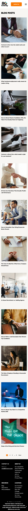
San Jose (17, 495)
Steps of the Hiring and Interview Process (12, 446)
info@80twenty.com (7, 468)
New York (17, 489)
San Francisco (18, 485)
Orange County (19, 493)
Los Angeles (18, 487)
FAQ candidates (6, 489)
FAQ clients (5, 487)
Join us (17, 474)
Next (20, 455)
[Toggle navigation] (26, 4)
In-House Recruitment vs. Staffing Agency (12, 300)
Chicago (17, 491)
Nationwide (18, 497)
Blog (3, 485)
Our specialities (19, 466)
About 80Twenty (19, 468)
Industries (17, 472)
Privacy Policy (18, 478)
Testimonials (18, 470)
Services (17, 476)
